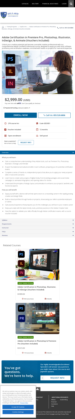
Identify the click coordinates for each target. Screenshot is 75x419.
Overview (5, 152)
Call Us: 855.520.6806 (65, 28)
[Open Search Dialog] (71, 3)
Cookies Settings (18, 412)
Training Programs (12, 26)
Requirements (7, 224)
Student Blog (64, 400)
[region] (18, 401)
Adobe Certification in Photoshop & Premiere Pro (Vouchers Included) (37, 342)
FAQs (4, 231)
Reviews (5, 235)
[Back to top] (37, 397)
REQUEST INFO (26, 142)
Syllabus (4, 220)
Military (53, 400)
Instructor (5, 228)
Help (52, 406)
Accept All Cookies (18, 407)
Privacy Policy (65, 414)
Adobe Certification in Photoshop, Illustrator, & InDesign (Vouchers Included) (37, 288)
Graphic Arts (23, 26)
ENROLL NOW (21, 115)
